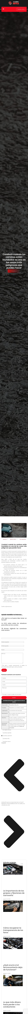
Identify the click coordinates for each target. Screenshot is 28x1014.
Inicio (13, 271)
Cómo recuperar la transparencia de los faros (13, 930)
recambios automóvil (7, 735)
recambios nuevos (6, 741)
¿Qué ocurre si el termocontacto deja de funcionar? (12, 967)
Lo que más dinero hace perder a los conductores (12, 1004)
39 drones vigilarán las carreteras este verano (14, 629)
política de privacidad (16, 694)
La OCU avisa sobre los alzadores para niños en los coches (14, 624)
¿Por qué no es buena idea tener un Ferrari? (14, 619)
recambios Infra (6, 738)
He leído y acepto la (12, 694)
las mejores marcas (7, 730)
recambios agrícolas (7, 732)
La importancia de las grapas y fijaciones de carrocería (13, 893)
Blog (15, 271)
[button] (3, 9)
